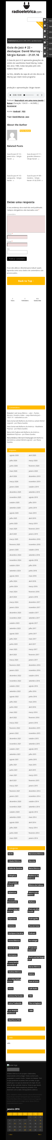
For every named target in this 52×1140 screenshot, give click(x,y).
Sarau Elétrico (34, 967)
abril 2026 (13, 476)
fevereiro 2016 (34, 717)
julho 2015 (32, 754)
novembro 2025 (15, 497)
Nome (10, 234)
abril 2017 (32, 644)
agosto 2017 (33, 623)
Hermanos (12, 955)
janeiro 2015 (33, 786)
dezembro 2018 (34, 539)
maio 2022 (13, 712)
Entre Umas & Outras (13, 910)
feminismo (38, 1094)
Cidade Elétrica (14, 861)
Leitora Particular (15, 996)
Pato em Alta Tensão (33, 910)
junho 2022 (14, 707)
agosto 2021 (14, 759)
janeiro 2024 (14, 607)
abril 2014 (32, 822)
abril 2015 (32, 770)
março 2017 (33, 649)
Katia (10, 989)
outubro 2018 (34, 550)
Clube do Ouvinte (15, 868)
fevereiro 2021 (15, 791)
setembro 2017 (34, 618)
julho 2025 (13, 518)
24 (40, 1127)
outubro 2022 (14, 686)
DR (34, 1094)
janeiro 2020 (33, 471)
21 (25, 1127)
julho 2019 (32, 502)
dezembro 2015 (34, 728)
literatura (37, 1097)
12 (15, 1123)
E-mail (10, 241)
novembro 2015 (34, 733)
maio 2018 (32, 576)
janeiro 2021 (14, 796)
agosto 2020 (14, 822)
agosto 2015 (33, 749)
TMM (31, 1010)
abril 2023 (13, 655)
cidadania (13, 1094)
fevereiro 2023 (15, 665)
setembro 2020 (15, 817)
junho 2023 (14, 644)
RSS (23, 111)
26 (15, 1130)
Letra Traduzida (14, 1003)
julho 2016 (32, 691)
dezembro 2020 (15, 801)
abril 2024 (13, 597)
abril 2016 (32, 707)
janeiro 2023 (14, 670)
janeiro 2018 (33, 597)
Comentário (11, 214)
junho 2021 (14, 770)
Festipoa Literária (15, 933)
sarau (27, 1101)
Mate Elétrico (34, 868)
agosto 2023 (14, 634)
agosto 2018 (33, 560)
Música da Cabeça (36, 885)
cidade (19, 1094)
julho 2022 (13, 702)
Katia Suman (25, 131)
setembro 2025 (15, 508)
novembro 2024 (15, 560)
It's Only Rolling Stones (14, 980)
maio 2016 (32, 702)
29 (30, 1130)
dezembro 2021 (15, 738)
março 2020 (33, 460)
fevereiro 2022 (15, 728)
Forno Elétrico (14, 940)
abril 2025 (13, 534)
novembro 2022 (15, 681)
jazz (27, 117)
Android (16, 111)
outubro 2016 (34, 676)
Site (8, 249)
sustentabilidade (12, 1103)
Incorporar (12, 106)
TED (30, 996)
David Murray (18, 117)
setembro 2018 (34, 555)
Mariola (32, 861)
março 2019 (33, 523)
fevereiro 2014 (34, 833)
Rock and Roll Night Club (36, 958)
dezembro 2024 (15, 555)
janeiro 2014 (33, 838)
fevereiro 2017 (34, 655)
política (14, 1101)
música (25, 1099)
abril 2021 (13, 780)
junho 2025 (14, 523)
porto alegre (21, 1101)
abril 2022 (13, 717)
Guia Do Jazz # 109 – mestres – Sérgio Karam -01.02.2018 (34, 178)
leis (32, 1097)
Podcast (32, 933)
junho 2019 (33, 508)
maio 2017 (32, 639)
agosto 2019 (33, 497)
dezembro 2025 (15, 492)
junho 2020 (14, 833)
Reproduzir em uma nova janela (29, 100)
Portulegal (33, 940)
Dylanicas (12, 892)
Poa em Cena (34, 926)
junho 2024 (14, 586)
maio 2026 (13, 471)
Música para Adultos (33, 893)
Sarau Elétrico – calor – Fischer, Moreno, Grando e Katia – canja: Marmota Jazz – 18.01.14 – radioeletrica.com (24, 415)
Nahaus (32, 902)
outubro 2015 (34, 738)
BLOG (10, 854)
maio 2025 (13, 529)
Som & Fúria (33, 981)
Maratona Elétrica (36, 854)
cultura (30, 1094)
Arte (8, 1094)
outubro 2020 (14, 812)
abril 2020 (32, 455)
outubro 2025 (14, 502)
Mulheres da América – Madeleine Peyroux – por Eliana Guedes (25, 427)
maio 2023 (13, 649)
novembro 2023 (15, 618)
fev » (39, 1134)
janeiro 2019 (33, 534)
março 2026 (14, 481)
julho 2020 (13, 828)
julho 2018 (32, 565)
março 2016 (33, 712)
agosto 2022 (14, 696)
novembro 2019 (34, 481)
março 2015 (33, 775)
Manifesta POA (14, 1020)
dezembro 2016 (34, 665)
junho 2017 (33, 634)
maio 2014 (32, 817)
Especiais (12, 919)
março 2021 (14, 786)
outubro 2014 (34, 801)
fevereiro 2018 (34, 592)
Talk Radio (33, 989)
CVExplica (12, 876)
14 (25, 1123)
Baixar (10, 103)
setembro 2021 (15, 754)
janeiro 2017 (33, 660)
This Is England (35, 1003)
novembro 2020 (15, 807)
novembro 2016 (34, 670)
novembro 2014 (34, 796)
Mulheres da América (33, 877)
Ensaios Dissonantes (12, 901)
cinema (24, 1094)
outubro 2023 (14, 623)
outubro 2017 (34, 613)
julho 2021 (13, 765)
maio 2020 (13, 838)
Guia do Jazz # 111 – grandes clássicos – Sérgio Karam (34, 156)
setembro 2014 (34, 807)
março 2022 (14, 723)
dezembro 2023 (15, 613)
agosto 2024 (14, 576)
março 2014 (33, 828)
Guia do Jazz (13, 948)
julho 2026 (13, 460)
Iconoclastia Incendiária (12, 963)
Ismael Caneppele (22, 1097)
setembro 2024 (15, 571)
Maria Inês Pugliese (14, 432)
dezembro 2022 (15, 676)
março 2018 (33, 586)
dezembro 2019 (34, 476)
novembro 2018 (34, 544)
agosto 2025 (14, 513)
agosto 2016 (33, 686)
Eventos (11, 926)
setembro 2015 (34, 744)
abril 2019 (32, 518)
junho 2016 (33, 696)
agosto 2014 (33, 812)
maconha (10, 1099)
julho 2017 (32, 628)
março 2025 (14, 539)
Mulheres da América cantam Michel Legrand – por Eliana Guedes (26, 422)
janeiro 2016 (33, 723)
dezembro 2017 (34, 602)
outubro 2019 (34, 487)
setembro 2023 (15, 628)
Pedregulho (33, 919)
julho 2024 (13, 581)
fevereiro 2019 (34, 529)
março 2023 (14, 660)
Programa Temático (32, 949)
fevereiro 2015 (34, 780)
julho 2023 (13, 639)
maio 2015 (32, 765)
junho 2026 (14, 466)
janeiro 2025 (14, 550)
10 (40, 1120)
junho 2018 (33, 571)
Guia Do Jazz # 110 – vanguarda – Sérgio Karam (14, 178)
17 (40, 1123)
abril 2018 (32, 581)
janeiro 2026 (14, 487)
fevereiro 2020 (34, 466)
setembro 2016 (34, 681)
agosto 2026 (14, 455)
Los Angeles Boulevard (12, 1011)
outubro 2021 (14, 749)
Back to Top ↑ (26, 280)
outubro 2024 (14, 565)
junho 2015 (33, 759)
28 (25, 1130)
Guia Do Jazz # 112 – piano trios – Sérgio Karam (14, 156)
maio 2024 (13, 592)
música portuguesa (34, 1099)
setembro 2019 (34, 492)
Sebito (31, 974)
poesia (9, 1101)
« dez (10, 1134)
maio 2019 (32, 513)
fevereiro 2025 (15, 544)
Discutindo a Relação (13, 884)
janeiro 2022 (14, 733)
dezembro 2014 (34, 791)
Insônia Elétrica (14, 972)
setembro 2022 (15, 691)
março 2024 (14, 602)
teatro (20, 1103)
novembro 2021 (15, 744)
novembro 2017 (34, 607)
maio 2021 (13, 775)
